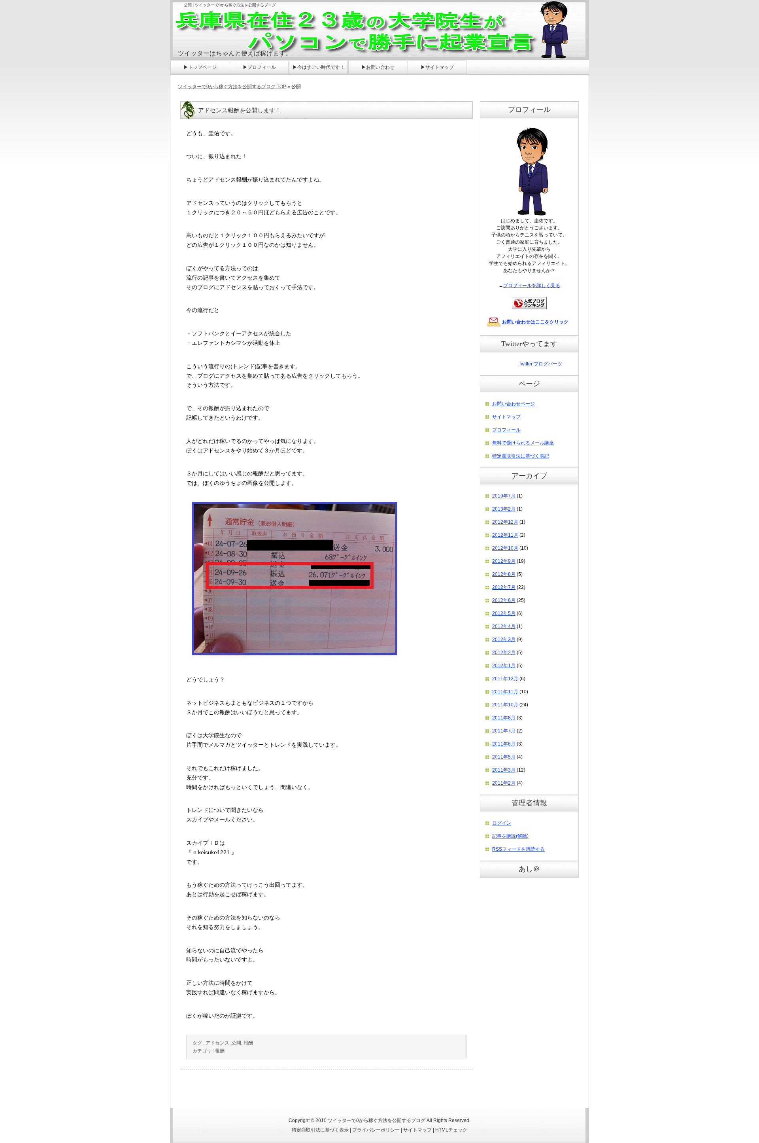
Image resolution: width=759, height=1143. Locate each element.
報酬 (248, 1043)
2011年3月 (503, 770)
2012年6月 (503, 600)
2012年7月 (503, 587)
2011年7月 (503, 731)
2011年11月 (505, 692)
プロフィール (506, 430)
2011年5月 (503, 757)
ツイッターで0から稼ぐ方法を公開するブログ (376, 1120)
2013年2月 (503, 509)
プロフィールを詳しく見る (531, 285)
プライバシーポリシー (376, 1130)
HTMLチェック (451, 1130)
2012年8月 (503, 574)
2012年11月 (505, 535)
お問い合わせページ (513, 404)
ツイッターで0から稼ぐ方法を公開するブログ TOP (232, 86)
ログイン (501, 823)
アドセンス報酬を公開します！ (239, 110)
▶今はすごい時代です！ (319, 67)
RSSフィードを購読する (518, 849)
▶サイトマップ (437, 67)
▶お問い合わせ (378, 67)
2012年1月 (503, 665)
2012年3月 (503, 639)
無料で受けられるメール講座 (523, 443)
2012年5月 (503, 613)
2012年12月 (505, 522)
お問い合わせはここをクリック (535, 322)
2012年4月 (503, 626)
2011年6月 (503, 744)
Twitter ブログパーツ (540, 364)
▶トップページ (200, 67)
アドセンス (217, 1043)
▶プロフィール (259, 67)
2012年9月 (503, 561)
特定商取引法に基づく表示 (320, 1130)
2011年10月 (505, 705)
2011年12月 (505, 678)
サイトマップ (506, 417)
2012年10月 (505, 548)
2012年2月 (503, 652)
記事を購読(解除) (510, 836)
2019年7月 (503, 496)
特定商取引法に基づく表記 (520, 456)
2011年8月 (503, 718)
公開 (236, 1043)
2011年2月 (503, 783)
